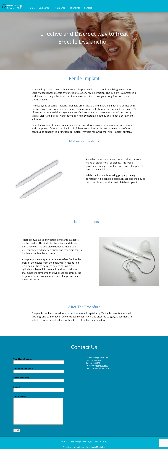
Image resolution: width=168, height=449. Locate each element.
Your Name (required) (23, 359)
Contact (88, 7)
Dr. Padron (44, 7)
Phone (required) (21, 377)
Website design (69, 447)
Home (32, 7)
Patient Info (74, 7)
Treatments (59, 7)
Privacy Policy (101, 441)
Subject (16, 387)
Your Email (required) (23, 368)
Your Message (19, 396)
